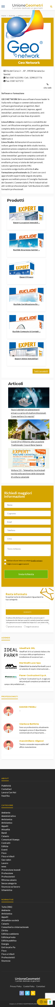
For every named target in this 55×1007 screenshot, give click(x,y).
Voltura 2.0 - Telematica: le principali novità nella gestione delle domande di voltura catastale (28, 473)
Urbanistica (6, 890)
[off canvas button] (3, 6)
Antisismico (6, 822)
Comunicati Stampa (10, 839)
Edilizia (4, 846)
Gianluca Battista (29, 724)
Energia (5, 944)
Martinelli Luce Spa (30, 663)
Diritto (4, 930)
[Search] (51, 6)
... (44, 657)
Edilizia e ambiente (10, 934)
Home (3, 16)
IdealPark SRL (27, 648)
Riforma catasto (9, 880)
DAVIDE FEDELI (27, 707)
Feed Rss (5, 795)
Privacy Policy (16, 986)
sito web (47, 87)
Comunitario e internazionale (15, 927)
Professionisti (8, 876)
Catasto (5, 836)
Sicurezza (5, 960)
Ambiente (5, 812)
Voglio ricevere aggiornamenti (18, 564)
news (3, 866)
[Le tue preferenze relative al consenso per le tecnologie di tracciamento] (50, 1002)
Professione (7, 873)
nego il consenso (32, 627)
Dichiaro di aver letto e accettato (24, 561)
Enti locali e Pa (8, 947)
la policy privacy (36, 561)
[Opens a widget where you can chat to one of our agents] (44, 1002)
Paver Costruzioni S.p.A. (32, 675)
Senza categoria (8, 883)
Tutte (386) (6, 907)
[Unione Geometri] (27, 979)
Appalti (4, 826)
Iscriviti (27, 612)
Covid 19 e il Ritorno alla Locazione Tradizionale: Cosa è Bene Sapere (27, 443)
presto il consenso (15, 627)
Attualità (5, 829)
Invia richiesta (26, 574)
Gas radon (6, 859)
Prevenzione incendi (10, 870)
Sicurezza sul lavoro (10, 886)
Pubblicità (6, 785)
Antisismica (6, 819)
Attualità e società (10, 920)
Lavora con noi (8, 792)
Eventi (4, 849)
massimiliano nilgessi (31, 741)
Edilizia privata (8, 937)
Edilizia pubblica (8, 940)
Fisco (3, 853)
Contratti (5, 843)
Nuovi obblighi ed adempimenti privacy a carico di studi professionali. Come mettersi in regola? (28, 413)
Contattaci (6, 789)
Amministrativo (8, 816)
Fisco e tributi (7, 856)
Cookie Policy (29, 986)
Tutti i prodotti (41, 371)
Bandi (4, 833)
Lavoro (4, 863)
